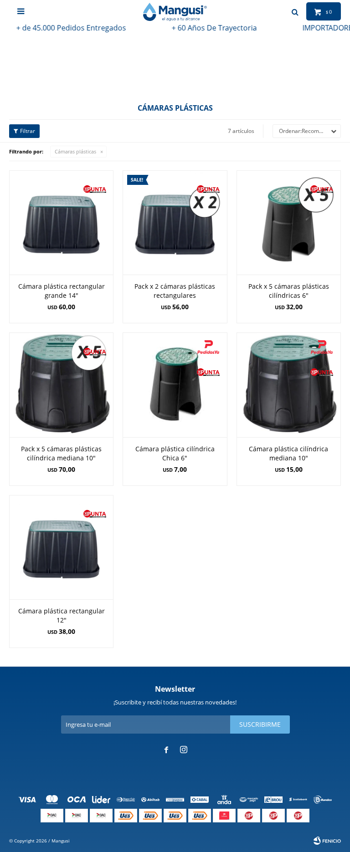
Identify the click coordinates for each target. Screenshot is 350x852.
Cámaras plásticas (75, 151)
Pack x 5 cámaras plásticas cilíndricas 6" (288, 291)
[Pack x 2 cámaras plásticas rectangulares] (175, 222)
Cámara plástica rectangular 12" (61, 615)
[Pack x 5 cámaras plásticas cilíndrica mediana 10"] (61, 384)
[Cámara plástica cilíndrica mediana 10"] (289, 384)
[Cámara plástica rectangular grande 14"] (61, 222)
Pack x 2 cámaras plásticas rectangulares (174, 291)
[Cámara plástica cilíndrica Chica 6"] (175, 384)
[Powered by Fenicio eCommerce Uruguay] (327, 840)
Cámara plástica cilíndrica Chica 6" (175, 453)
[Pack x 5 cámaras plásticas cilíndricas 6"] (289, 222)
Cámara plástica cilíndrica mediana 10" (288, 453)
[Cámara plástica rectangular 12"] (61, 547)
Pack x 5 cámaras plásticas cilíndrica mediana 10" (61, 453)
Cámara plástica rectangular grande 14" (61, 291)
